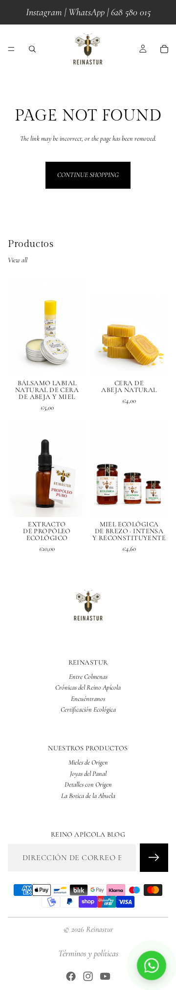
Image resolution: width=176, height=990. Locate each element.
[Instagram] (88, 976)
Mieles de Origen (88, 762)
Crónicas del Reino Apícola (88, 687)
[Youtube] (105, 976)
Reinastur (99, 929)
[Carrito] (164, 49)
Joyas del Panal (88, 773)
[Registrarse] (154, 857)
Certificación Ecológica (88, 709)
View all (17, 260)
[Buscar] (32, 49)
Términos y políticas (88, 953)
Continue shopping (88, 175)
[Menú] (11, 49)
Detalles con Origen (88, 784)
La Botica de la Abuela (88, 795)
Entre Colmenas (88, 676)
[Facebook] (71, 976)
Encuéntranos (88, 698)
